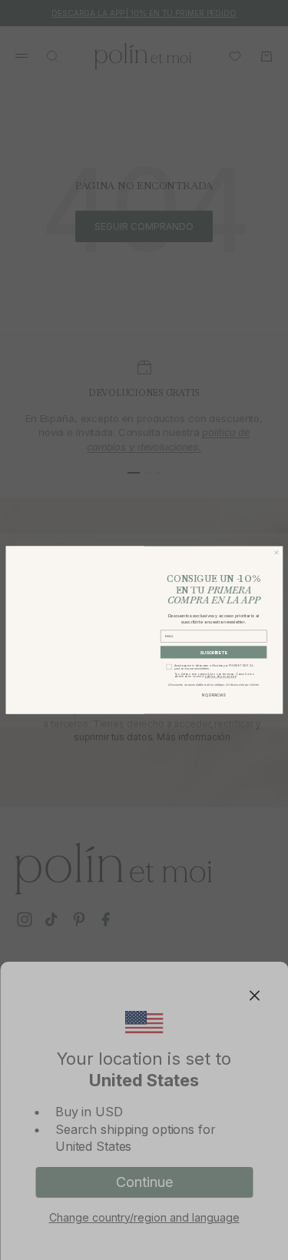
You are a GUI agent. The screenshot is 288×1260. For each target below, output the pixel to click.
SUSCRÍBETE (213, 652)
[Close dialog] (276, 552)
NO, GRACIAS (213, 695)
